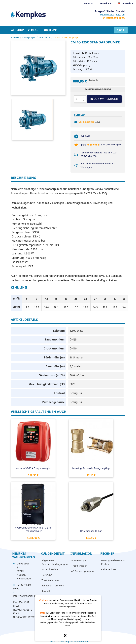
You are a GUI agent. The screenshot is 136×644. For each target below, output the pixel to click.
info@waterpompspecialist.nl (29, 595)
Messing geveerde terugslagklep (91, 468)
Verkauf (34, 30)
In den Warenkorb (104, 99)
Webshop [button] (17, 30)
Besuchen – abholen (52, 585)
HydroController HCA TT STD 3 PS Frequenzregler (33, 529)
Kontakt (88, 3)
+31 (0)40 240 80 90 (113, 18)
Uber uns (50, 30)
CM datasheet (86, 121)
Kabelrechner (108, 569)
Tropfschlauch (79, 565)
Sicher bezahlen (50, 569)
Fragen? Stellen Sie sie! (110, 11)
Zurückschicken (50, 580)
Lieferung (46, 574)
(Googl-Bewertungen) (111, 144)
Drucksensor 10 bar (91, 531)
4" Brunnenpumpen (82, 571)
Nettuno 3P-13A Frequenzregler (33, 468)
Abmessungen (79, 560)
